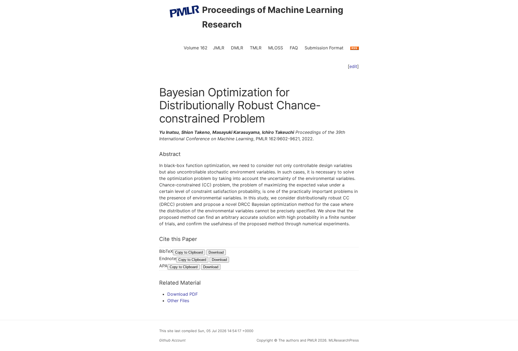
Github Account (172, 340)
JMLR (218, 47)
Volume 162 (195, 47)
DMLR (237, 47)
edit (353, 66)
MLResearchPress (343, 340)
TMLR (255, 47)
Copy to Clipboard (189, 252)
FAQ (294, 47)
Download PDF (182, 294)
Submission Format (324, 47)
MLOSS (275, 47)
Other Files (178, 300)
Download (216, 252)
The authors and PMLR (297, 340)
